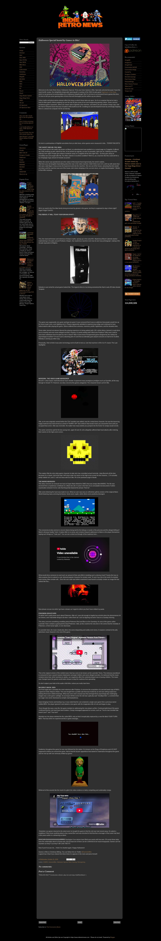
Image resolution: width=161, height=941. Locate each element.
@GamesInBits (86, 852)
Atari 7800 (22, 57)
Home (79, 922)
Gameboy (22, 72)
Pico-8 (21, 91)
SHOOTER (22, 171)
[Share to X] (71, 859)
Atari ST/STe (23, 60)
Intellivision (22, 74)
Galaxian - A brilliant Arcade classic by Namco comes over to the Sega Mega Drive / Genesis (133, 164)
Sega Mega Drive (24, 98)
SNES (21, 100)
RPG (20, 169)
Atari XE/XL (22, 62)
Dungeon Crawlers (130, 74)
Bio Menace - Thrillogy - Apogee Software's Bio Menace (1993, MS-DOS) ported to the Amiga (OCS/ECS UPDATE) (133, 270)
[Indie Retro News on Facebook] (136, 40)
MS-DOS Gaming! (130, 77)
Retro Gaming (72, 862)
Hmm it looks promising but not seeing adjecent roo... (26, 123)
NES (20, 84)
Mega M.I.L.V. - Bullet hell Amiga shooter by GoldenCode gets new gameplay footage (133, 219)
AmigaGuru (128, 62)
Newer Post (42, 922)
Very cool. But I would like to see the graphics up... (26, 117)
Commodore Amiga (130, 69)
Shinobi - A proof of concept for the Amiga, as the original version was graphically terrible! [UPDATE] (133, 231)
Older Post (117, 922)
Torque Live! (128, 91)
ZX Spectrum (23, 105)
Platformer (22, 157)
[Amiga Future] (133, 121)
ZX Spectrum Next (24, 107)
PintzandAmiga (129, 81)
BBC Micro (22, 64)
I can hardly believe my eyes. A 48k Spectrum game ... (26, 128)
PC (20, 88)
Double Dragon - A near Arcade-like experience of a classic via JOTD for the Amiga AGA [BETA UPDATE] (133, 245)
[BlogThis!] (69, 859)
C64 (20, 67)
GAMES (45, 862)
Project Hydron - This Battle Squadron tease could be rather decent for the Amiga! (133, 283)
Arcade (21, 150)
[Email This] (67, 859)
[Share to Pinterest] (74, 859)
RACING (22, 162)
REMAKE (22, 164)
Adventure (22, 148)
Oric (20, 86)
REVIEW (22, 167)
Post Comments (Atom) (53, 927)
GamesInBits (52, 862)
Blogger (112, 937)
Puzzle (21, 160)
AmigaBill (127, 60)
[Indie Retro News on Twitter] (128, 40)
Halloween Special (62, 862)
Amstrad (21, 53)
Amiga (21, 50)
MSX (20, 81)
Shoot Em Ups (129, 88)
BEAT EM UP (23, 153)
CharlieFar (128, 72)
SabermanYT (129, 86)
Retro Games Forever (131, 84)
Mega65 (21, 76)
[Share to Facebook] (73, 859)
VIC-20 (21, 103)
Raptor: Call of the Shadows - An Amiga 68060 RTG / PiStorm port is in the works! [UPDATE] (133, 258)
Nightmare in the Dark (109, 92)
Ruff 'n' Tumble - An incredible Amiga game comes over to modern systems (133, 207)
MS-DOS (22, 79)
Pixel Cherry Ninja (130, 79)
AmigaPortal (128, 65)
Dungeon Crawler (24, 155)
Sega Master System (25, 95)
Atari (20, 55)
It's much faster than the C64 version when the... (26, 133)
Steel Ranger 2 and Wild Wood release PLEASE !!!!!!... (26, 138)
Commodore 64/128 (131, 67)
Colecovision (23, 69)
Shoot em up (23, 174)
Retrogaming (81, 862)
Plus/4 (21, 93)
